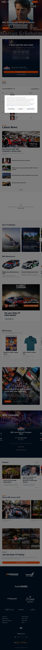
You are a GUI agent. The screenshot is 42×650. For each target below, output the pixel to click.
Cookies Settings (11, 108)
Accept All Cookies (30, 108)
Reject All (20, 108)
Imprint (12, 105)
